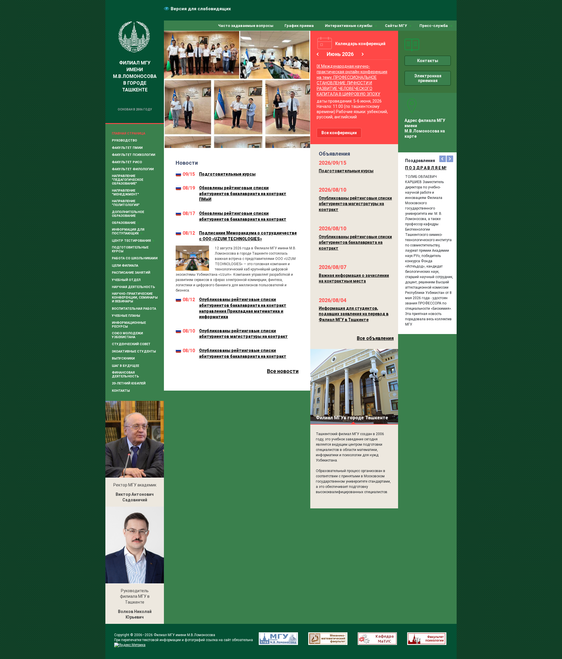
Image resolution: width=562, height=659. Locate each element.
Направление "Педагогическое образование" (127, 179)
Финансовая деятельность (125, 374)
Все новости (283, 371)
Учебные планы (126, 316)
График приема (299, 25)
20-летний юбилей (128, 383)
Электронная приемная (427, 78)
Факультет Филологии (133, 169)
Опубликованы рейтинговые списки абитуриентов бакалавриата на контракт (355, 242)
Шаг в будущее (125, 366)
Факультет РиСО (127, 162)
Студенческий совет (131, 344)
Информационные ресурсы (129, 324)
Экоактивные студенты (134, 351)
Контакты (121, 391)
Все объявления (375, 338)
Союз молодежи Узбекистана (127, 335)
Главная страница (128, 133)
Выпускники (123, 358)
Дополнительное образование (128, 214)
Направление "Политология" (126, 203)
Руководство (124, 140)
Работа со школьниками (134, 258)
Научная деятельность (133, 287)
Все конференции (339, 132)
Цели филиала (125, 266)
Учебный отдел (126, 280)
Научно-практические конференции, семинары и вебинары (135, 297)
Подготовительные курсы (130, 249)
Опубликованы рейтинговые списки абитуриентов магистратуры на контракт (355, 204)
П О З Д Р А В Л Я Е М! (425, 168)
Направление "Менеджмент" (125, 192)
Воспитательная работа (134, 309)
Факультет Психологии (133, 155)
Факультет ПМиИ (127, 148)
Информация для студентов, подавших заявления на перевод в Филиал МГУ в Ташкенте (353, 314)
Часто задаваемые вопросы (245, 25)
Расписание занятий (131, 273)
